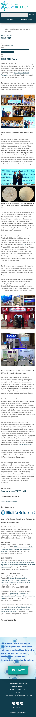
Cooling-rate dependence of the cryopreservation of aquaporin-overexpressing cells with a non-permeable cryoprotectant (18, 565)
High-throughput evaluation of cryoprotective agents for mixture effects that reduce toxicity (18, 596)
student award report (25, 444)
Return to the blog (6, 35)
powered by (13, 712)
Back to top (17, 708)
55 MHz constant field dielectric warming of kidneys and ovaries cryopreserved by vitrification (17, 549)
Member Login (26, 20)
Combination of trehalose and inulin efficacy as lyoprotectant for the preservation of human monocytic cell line (16, 609)
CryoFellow (4, 49)
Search (31, 15)
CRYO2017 (10, 45)
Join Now (9, 20)
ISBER (24, 245)
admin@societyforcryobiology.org (19, 695)
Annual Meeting (20, 49)
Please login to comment (9, 501)
